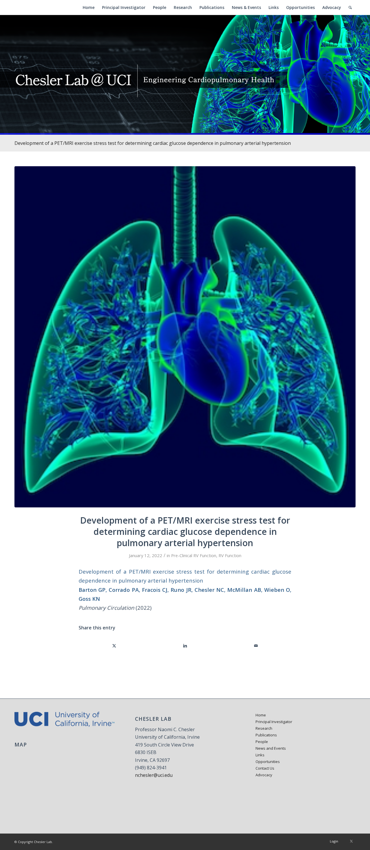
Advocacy (264, 774)
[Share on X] (114, 646)
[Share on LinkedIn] (185, 646)
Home (261, 715)
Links (260, 754)
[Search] (350, 7)
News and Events (271, 748)
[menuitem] (88, 7)
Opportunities (268, 761)
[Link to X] (351, 841)
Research (264, 728)
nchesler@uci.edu (154, 775)
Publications (266, 735)
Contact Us (265, 768)
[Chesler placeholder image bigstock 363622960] (185, 336)
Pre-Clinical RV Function (193, 555)
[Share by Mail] (256, 646)
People (262, 741)
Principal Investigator (274, 721)
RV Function (230, 555)
